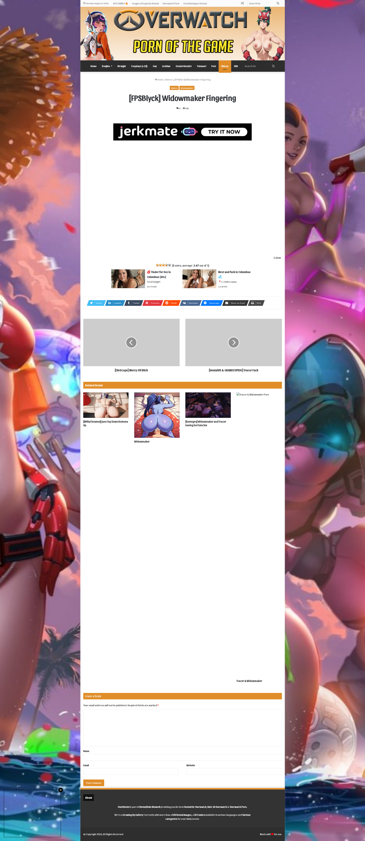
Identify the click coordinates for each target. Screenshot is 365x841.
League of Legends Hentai (145, 3)
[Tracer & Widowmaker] (259, 534)
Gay (155, 66)
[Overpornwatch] (182, 34)
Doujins (106, 66)
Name (86, 750)
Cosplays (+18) (139, 66)
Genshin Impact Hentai (195, 3)
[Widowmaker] (157, 415)
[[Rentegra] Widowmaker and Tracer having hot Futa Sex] (208, 405)
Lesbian (166, 66)
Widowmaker (187, 88)
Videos (225, 66)
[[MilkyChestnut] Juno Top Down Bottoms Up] (106, 405)
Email (86, 765)
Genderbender (184, 66)
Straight (121, 66)
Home (93, 66)
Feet (213, 66)
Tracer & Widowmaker (249, 680)
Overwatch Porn (171, 3)
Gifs (236, 66)
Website (190, 765)
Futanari (201, 66)
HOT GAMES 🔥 (120, 3)
